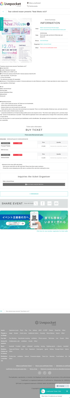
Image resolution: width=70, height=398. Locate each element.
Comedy (42, 333)
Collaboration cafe (14, 341)
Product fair (12, 356)
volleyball (29, 346)
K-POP (45, 330)
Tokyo (46, 40)
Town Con (45, 356)
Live (57, 338)
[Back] (3, 11)
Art (66, 356)
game (46, 349)
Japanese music (14, 330)
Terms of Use (33, 369)
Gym (22, 349)
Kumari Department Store (46, 29)
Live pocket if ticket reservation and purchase (10, 4)
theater (16, 333)
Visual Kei (57, 330)
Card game (40, 349)
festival (27, 356)
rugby (23, 346)
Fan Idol (3, 338)
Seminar (52, 356)
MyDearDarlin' (56, 29)
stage (10, 333)
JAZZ (40, 330)
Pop (26, 330)
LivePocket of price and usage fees (16, 369)
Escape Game (59, 349)
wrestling (36, 346)
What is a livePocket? (35, 3)
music (3, 330)
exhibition (34, 338)
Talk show (51, 338)
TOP (1, 311)
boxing (43, 346)
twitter (36, 203)
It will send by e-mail (56, 203)
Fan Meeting (12, 338)
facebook (43, 203)
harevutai (42, 40)
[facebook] (45, 372)
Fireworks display (35, 356)
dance (58, 333)
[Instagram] (50, 372)
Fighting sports (50, 346)
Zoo (26, 349)
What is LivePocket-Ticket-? (24, 365)
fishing (52, 349)
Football (18, 346)
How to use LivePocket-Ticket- (44, 365)
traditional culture (33, 333)
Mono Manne (50, 333)
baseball (11, 346)
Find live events (33, 6)
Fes (30, 330)
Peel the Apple (55, 27)
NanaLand (63, 29)
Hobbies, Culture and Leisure (4, 351)
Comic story (23, 333)
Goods (62, 338)
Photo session (43, 338)
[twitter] (40, 372)
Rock (21, 330)
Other (63, 330)
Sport (2, 346)
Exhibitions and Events (4, 358)
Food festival (60, 356)
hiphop (35, 330)
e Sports (59, 346)
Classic (51, 330)
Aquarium (32, 349)
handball (65, 346)
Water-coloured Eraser (45, 27)
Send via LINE (49, 203)
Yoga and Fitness (14, 349)
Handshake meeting (24, 338)
